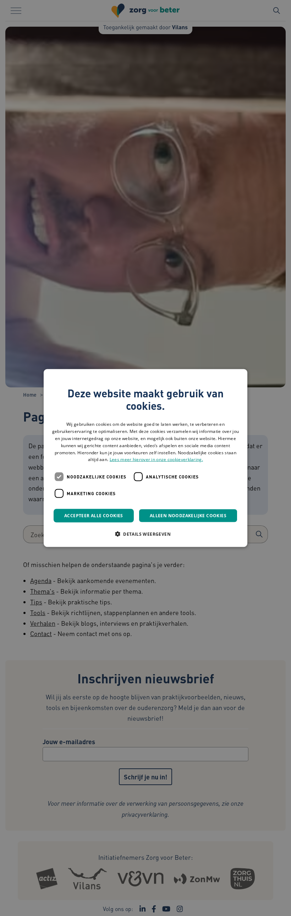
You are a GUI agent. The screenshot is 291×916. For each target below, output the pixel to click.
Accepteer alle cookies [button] (93, 516)
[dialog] (145, 458)
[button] (145, 534)
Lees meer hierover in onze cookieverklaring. (156, 459)
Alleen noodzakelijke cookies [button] (188, 516)
